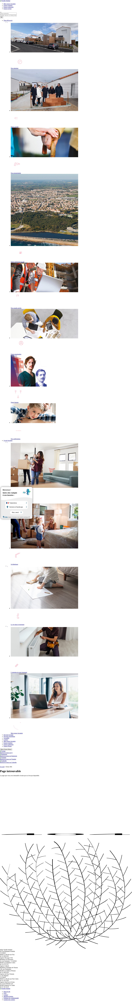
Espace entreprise (8, 744)
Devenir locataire (8, 735)
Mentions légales (8, 996)
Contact (6, 739)
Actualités (6, 738)
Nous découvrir (8, 20)
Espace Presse (8, 746)
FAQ (5, 993)
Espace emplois (8, 743)
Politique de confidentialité (11, 998)
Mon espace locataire (10, 741)
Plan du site (7, 991)
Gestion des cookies (9, 999)
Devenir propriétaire (9, 736)
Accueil (2, 767)
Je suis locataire (8, 440)
